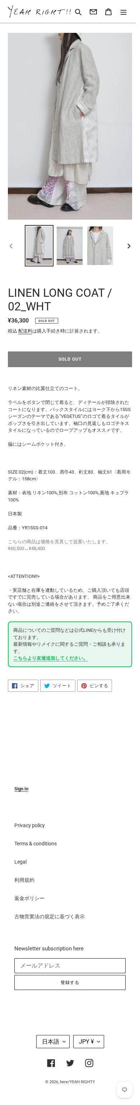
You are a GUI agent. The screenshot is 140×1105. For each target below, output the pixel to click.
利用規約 (24, 880)
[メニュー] (123, 11)
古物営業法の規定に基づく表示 (49, 916)
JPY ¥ (86, 1041)
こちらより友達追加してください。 (50, 658)
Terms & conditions (35, 843)
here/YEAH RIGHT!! (77, 1082)
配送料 (25, 331)
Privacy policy (29, 825)
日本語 (50, 1041)
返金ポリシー (29, 898)
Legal (20, 862)
